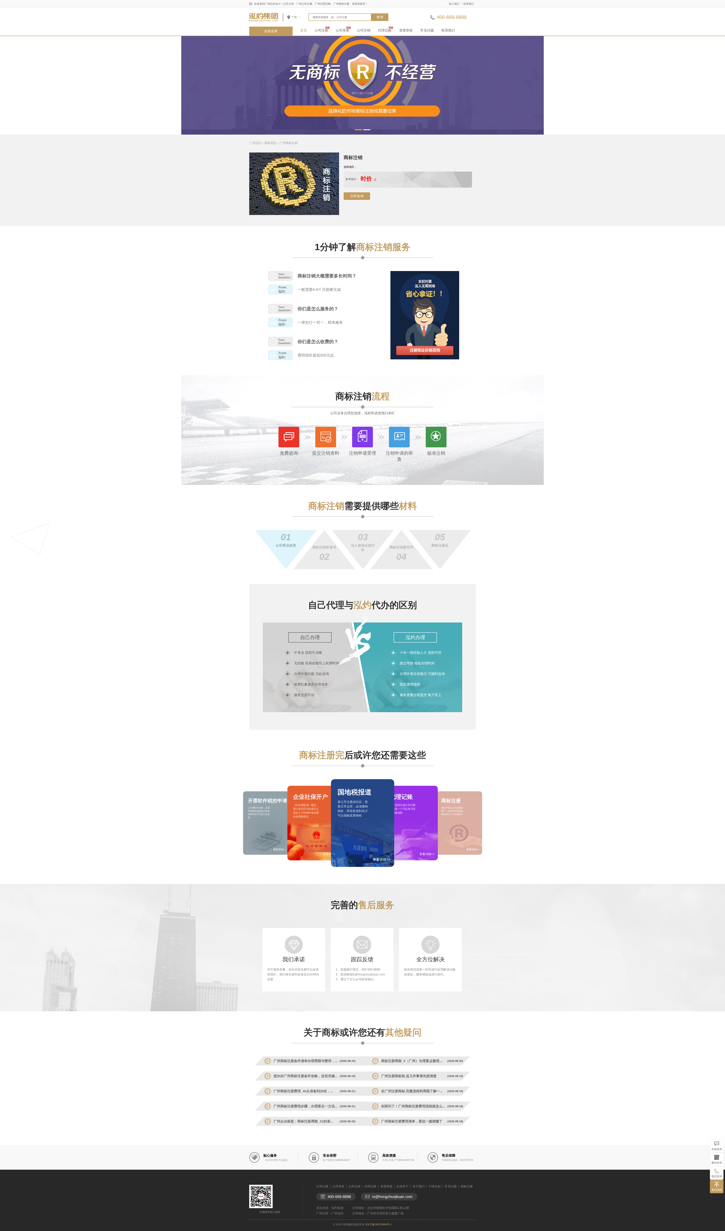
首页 (303, 30)
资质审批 (406, 30)
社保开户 (402, 1186)
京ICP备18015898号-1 (378, 1224)
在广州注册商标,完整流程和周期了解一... (412, 1091)
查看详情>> (381, 859)
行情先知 (435, 1186)
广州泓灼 (255, 143)
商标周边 (270, 143)
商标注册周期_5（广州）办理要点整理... (411, 1061)
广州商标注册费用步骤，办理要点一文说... (306, 1106)
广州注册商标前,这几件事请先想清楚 (409, 1076)
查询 (379, 17)
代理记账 (385, 30)
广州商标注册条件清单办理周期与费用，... (306, 1061)
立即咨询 (357, 196)
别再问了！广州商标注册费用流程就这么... (413, 1106)
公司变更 (342, 30)
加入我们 (454, 3)
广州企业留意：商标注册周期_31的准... (303, 1121)
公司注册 (321, 30)
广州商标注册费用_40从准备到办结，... (303, 1091)
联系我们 (468, 3)
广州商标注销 (288, 143)
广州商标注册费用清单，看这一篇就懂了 (411, 1121)
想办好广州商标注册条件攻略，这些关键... (306, 1076)
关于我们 (419, 1186)
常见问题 (427, 30)
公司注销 (363, 30)
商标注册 (467, 1186)
